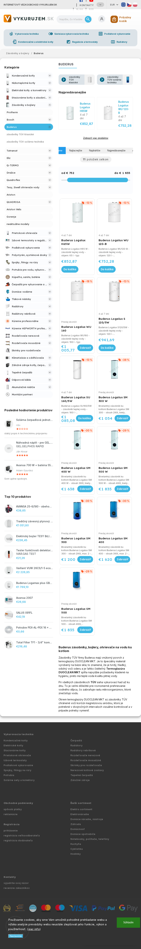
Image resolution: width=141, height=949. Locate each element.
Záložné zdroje (80, 780)
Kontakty (87, 5)
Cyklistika (76, 849)
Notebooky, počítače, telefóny (89, 839)
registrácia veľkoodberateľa (22, 835)
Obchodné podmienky (18, 803)
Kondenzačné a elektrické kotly (32, 42)
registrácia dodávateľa (18, 840)
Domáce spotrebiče (82, 834)
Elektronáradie (79, 814)
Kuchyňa (75, 844)
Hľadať (88, 19)
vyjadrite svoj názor (16, 883)
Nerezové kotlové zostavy (87, 770)
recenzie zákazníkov (17, 888)
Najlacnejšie (75, 150)
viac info (34, 929)
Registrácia (12, 824)
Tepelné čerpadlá (81, 775)
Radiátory (119, 42)
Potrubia (9, 775)
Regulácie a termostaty (82, 42)
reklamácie (11, 814)
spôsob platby (13, 809)
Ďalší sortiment (80, 803)
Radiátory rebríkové (83, 750)
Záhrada (75, 824)
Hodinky (75, 854)
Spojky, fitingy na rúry (17, 770)
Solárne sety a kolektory (19, 780)
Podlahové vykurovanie (114, 34)
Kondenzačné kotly (16, 740)
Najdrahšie (94, 150)
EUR (112, 4)
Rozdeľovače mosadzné (85, 760)
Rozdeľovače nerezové (85, 755)
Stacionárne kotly (15, 750)
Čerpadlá (76, 740)
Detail (85, 348)
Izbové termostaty (15, 760)
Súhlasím (128, 922)
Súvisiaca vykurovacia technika (68, 34)
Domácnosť (77, 829)
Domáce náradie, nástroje (86, 819)
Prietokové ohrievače (17, 755)
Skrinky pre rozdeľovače (86, 765)
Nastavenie (16, 936)
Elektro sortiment (81, 809)
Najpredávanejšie (116, 150)
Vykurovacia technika (24, 34)
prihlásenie (11, 830)
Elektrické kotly (13, 745)
